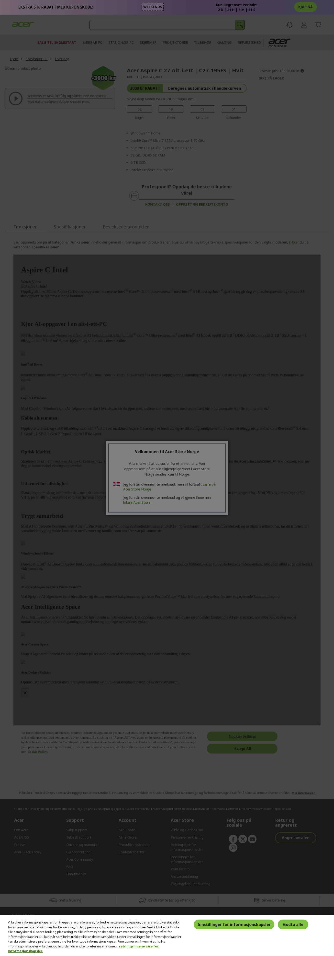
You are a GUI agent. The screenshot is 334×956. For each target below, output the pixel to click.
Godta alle (293, 924)
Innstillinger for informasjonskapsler (234, 924)
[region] (167, 935)
